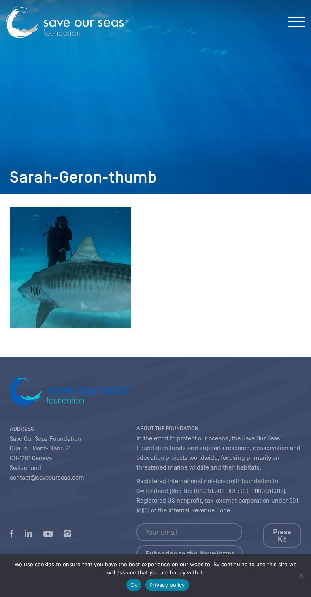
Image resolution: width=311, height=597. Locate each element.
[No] (301, 576)
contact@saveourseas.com (47, 477)
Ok (134, 585)
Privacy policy (167, 585)
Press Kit (282, 535)
